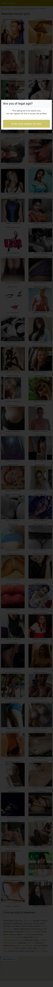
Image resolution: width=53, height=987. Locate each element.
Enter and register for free (26, 123)
